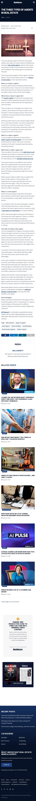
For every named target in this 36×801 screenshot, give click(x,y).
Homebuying (27, 326)
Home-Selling (16, 326)
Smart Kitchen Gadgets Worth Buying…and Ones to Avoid (18, 476)
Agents (8, 17)
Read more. (22, 640)
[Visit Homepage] (18, 2)
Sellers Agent (21, 329)
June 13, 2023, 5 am (16, 26)
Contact (28, 780)
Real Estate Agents (8, 329)
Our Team (21, 780)
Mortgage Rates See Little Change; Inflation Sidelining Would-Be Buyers (15, 515)
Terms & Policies (5, 784)
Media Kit (15, 782)
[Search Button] (34, 2)
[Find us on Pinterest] (10, 789)
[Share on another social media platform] (31, 335)
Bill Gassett (10, 323)
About (3, 780)
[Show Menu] (2, 2)
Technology (22, 741)
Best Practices (5, 741)
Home (2, 17)
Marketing (22, 738)
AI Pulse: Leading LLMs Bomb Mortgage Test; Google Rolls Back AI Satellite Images (18, 553)
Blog (7, 780)
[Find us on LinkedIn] (13, 789)
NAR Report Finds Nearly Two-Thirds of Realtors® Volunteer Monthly (16, 438)
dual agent (6, 326)
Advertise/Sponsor (6, 782)
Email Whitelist (23, 782)
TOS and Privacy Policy (21, 770)
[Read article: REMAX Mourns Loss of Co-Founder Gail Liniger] (18, 574)
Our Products (14, 780)
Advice (3, 744)
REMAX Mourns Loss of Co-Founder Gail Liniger (16, 591)
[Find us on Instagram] (7, 789)
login (7, 602)
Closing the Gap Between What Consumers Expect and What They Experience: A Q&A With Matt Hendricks (17, 399)
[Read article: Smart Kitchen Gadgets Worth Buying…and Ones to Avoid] (18, 459)
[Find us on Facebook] (1, 789)
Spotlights (4, 738)
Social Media (22, 744)
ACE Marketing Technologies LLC (19, 784)
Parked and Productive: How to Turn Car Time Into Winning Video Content (18, 626)
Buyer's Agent (21, 323)
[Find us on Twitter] (4, 789)
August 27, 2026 (6, 404)
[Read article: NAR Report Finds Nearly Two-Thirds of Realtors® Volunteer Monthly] (18, 421)
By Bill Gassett (5, 26)
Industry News (6, 509)
